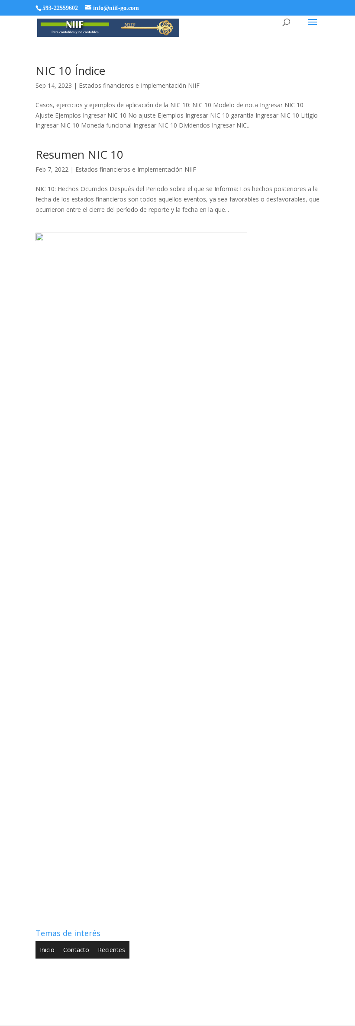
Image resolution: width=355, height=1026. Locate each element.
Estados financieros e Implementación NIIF (139, 85)
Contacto (76, 950)
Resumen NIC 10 (79, 154)
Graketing (252, 1014)
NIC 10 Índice (70, 70)
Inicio (47, 950)
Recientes (111, 950)
